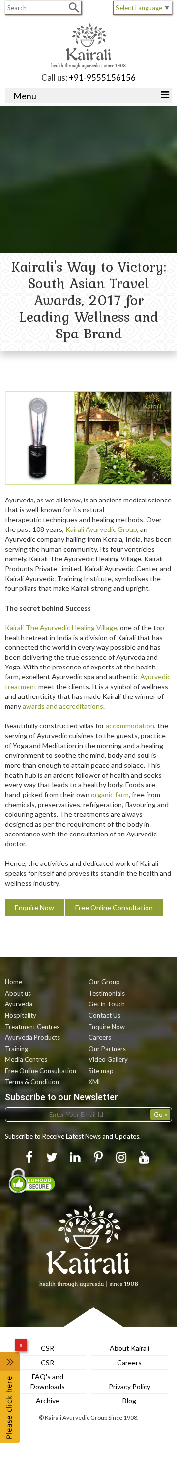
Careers (99, 1037)
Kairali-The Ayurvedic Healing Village (61, 627)
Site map (101, 1071)
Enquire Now (34, 907)
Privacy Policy (129, 1386)
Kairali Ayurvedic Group (101, 529)
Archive (47, 1400)
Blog (129, 1400)
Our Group (104, 982)
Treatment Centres (32, 1026)
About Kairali (129, 1348)
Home (13, 982)
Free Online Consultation (114, 907)
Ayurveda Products (32, 1037)
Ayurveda (18, 1004)
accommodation (130, 726)
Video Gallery (108, 1059)
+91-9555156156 (102, 77)
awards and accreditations (63, 706)
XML (94, 1082)
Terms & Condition (32, 1082)
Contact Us (104, 1015)
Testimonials (106, 993)
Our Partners (107, 1049)
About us (18, 993)
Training (16, 1049)
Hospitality (20, 1015)
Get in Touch (106, 1004)
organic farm (110, 794)
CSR (47, 1348)
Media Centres (26, 1059)
